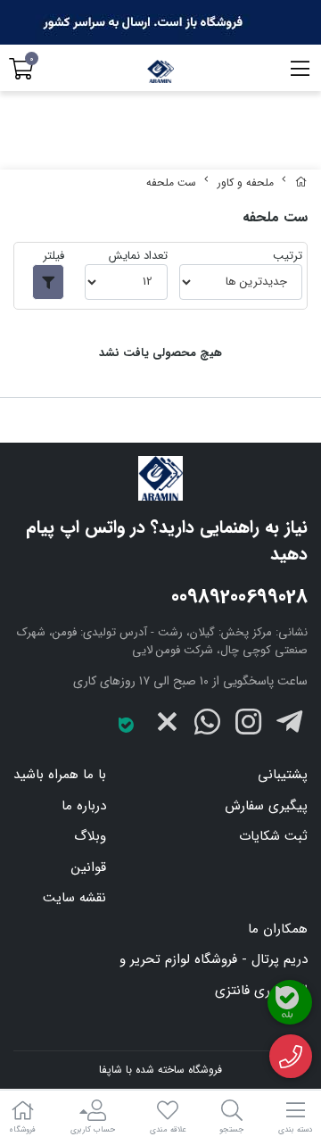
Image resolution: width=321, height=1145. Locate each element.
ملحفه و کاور (246, 182)
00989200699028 (239, 597)
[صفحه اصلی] (301, 182)
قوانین (88, 867)
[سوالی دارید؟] (291, 1056)
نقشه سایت (74, 898)
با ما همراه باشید (59, 774)
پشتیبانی (283, 774)
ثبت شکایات (273, 836)
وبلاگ (90, 836)
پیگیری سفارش (266, 806)
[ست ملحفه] (160, 478)
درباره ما (84, 806)
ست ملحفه (171, 182)
